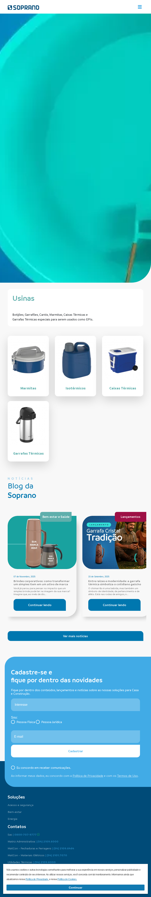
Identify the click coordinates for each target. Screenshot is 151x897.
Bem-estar (15, 811)
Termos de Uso (127, 776)
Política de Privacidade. (37, 879)
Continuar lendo (40, 605)
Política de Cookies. (67, 879)
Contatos (17, 826)
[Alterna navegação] (139, 7)
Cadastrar (75, 751)
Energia (12, 818)
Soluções (16, 797)
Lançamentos (130, 517)
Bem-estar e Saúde (55, 517)
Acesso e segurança (20, 805)
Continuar (75, 887)
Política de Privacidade (88, 776)
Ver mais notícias (75, 636)
